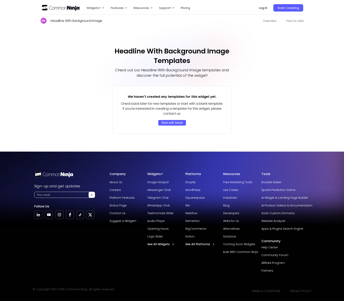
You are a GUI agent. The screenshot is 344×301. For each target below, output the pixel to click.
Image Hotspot (158, 182)
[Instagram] (59, 215)
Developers (231, 213)
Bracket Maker (271, 182)
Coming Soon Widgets (239, 244)
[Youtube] (49, 215)
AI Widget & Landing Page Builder (284, 198)
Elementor (192, 221)
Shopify (190, 182)
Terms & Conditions (266, 291)
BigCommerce (195, 229)
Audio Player (156, 221)
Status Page (118, 205)
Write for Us (231, 221)
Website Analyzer (273, 221)
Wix (187, 205)
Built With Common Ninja (240, 252)
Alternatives (231, 229)
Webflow (191, 213)
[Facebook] (70, 215)
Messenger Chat (159, 190)
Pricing (185, 8)
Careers (115, 190)
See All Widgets (158, 244)
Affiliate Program (273, 263)
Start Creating (288, 8)
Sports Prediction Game (278, 190)
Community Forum (274, 255)
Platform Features (122, 198)
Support (165, 8)
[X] (90, 215)
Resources (231, 174)
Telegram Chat (158, 198)
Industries (230, 198)
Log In (263, 8)
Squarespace (195, 198)
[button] (92, 195)
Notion (189, 236)
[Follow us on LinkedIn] (38, 215)
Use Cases (230, 190)
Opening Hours (158, 229)
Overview (269, 21)
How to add (294, 21)
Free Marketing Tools (237, 182)
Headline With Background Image (76, 20)
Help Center (269, 247)
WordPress (192, 190)
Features (117, 8)
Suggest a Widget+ (123, 221)
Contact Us (117, 213)
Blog (226, 205)
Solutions (229, 236)
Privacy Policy (300, 291)
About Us (115, 182)
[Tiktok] (80, 215)
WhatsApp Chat (158, 205)
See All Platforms (197, 244)
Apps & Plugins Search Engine (282, 229)
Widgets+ (94, 8)
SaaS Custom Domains (278, 213)
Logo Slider (155, 236)
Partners (267, 271)
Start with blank (172, 122)
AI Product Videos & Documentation (286, 205)
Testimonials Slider (160, 213)
